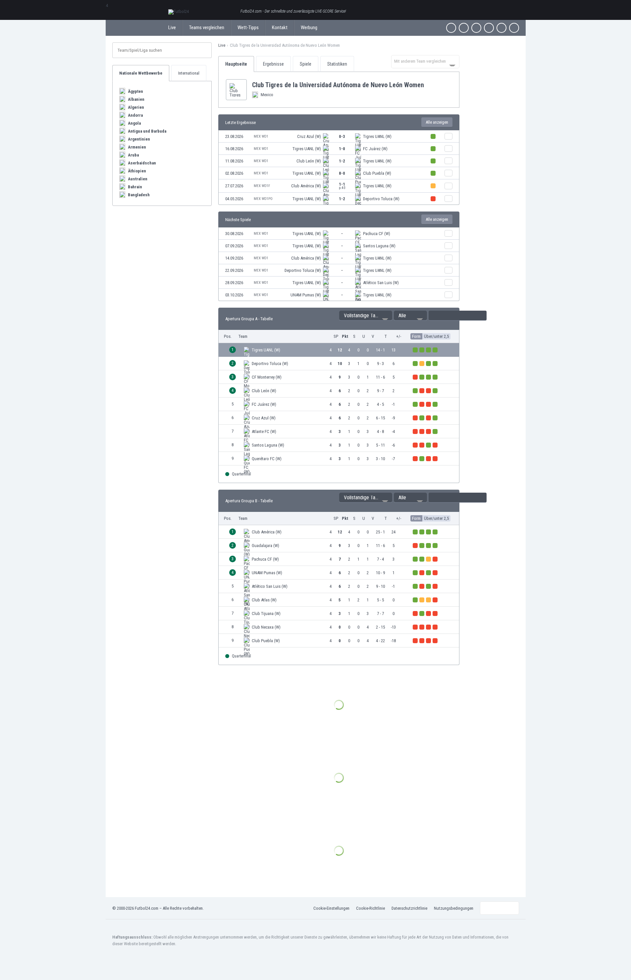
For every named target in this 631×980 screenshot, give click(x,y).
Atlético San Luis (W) (381, 282)
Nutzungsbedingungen (453, 908)
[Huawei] (514, 28)
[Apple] (489, 28)
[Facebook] (451, 28)
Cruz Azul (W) (309, 136)
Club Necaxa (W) (266, 627)
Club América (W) (306, 185)
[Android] (501, 28)
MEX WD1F (262, 186)
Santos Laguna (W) (379, 245)
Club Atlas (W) (264, 599)
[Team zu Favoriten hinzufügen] (429, 85)
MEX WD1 (261, 136)
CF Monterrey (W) (267, 377)
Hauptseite (236, 64)
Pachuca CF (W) (376, 233)
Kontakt (280, 28)
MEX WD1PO (263, 199)
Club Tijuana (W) (266, 613)
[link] (339, 136)
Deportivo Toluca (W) (381, 198)
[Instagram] (476, 28)
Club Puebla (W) (377, 173)
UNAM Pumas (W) (305, 294)
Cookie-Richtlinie (370, 908)
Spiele (305, 64)
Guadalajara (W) (265, 545)
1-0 (342, 148)
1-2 (342, 160)
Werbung (309, 28)
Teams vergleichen (206, 28)
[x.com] (464, 28)
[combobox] (425, 61)
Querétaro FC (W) (267, 458)
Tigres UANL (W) (377, 136)
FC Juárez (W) (375, 148)
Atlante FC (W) (264, 431)
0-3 (342, 136)
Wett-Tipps (248, 28)
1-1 (342, 186)
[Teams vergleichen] (448, 136)
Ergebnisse (273, 64)
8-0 (342, 173)
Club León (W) (308, 160)
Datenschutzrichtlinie (409, 908)
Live (172, 28)
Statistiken (337, 64)
